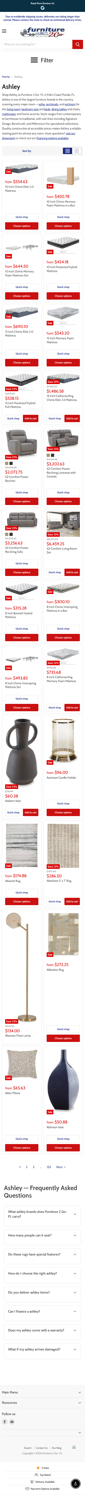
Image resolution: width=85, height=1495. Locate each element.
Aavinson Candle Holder (61, 777)
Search (27, 1447)
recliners (70, 104)
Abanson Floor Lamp (18, 1035)
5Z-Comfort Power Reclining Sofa (16, 550)
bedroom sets (30, 109)
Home (6, 77)
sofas (42, 104)
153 (49, 1167)
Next (59, 1167)
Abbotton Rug (55, 970)
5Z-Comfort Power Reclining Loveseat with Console (61, 472)
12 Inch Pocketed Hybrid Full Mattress (20, 405)
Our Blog (56, 1447)
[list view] (76, 151)
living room (13, 109)
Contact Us (41, 1447)
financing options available (52, 138)
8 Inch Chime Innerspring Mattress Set (20, 685)
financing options (34, 1320)
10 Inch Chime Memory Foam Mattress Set (19, 273)
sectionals (52, 104)
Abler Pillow (12, 1093)
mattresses (9, 114)
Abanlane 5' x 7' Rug (59, 881)
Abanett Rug (12, 881)
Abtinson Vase (55, 1127)
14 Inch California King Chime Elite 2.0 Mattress (62, 398)
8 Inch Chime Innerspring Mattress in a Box (62, 609)
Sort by (26, 150)
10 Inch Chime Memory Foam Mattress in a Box (61, 203)
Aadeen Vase (13, 801)
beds (47, 109)
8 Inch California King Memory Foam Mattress (61, 679)
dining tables (59, 109)
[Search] (77, 44)
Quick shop (22, 216)
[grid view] (67, 151)
